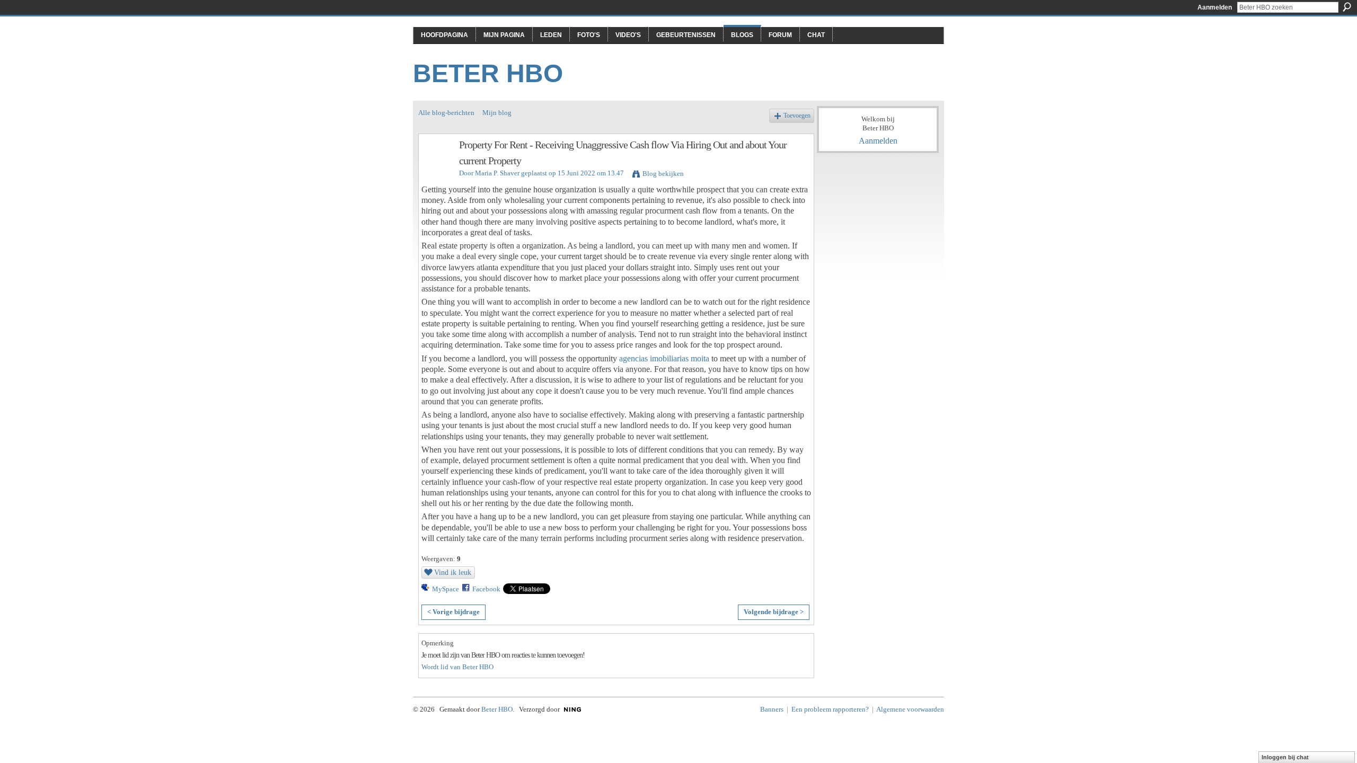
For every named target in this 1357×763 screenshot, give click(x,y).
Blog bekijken (663, 174)
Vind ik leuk (452, 572)
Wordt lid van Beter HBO (457, 667)
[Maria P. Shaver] (436, 168)
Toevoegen (796, 115)
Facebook (486, 589)
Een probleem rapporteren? (830, 709)
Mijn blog (497, 113)
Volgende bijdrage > (774, 612)
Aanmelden (1214, 7)
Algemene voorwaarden (910, 709)
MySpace (445, 589)
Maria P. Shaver (497, 173)
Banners (771, 709)
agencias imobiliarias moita (664, 358)
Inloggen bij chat (1285, 757)
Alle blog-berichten (446, 113)
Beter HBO (488, 73)
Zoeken (1347, 7)
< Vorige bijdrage (453, 612)
